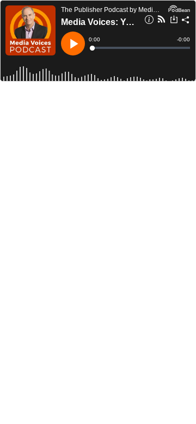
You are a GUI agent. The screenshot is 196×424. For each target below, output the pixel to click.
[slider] (140, 48)
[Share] (185, 21)
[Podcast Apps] (161, 21)
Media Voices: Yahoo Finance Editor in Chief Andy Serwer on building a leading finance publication (99, 22)
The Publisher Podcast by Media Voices (112, 10)
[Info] (149, 21)
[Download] (174, 21)
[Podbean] (179, 7)
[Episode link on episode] (30, 30)
